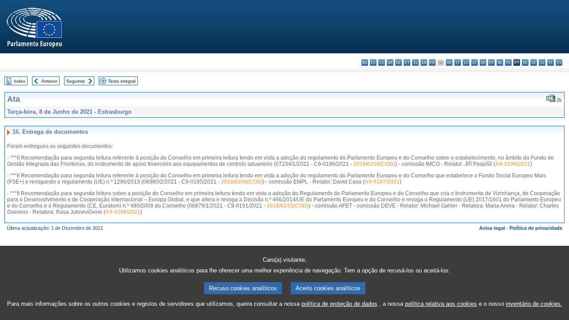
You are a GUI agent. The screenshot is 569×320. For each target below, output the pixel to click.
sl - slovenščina (542, 62)
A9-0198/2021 (122, 212)
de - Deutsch (398, 62)
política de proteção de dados (339, 303)
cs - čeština (381, 62)
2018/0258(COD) (374, 164)
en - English (424, 62)
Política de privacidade (535, 228)
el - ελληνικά (415, 62)
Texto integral (122, 81)
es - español (373, 62)
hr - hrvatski (449, 62)
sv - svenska (559, 62)
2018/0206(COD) (242, 182)
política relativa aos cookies (441, 303)
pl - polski (508, 62)
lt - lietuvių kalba (474, 62)
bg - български (364, 62)
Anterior (49, 81)
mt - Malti (491, 62)
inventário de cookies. (534, 303)
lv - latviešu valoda (466, 62)
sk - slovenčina (533, 62)
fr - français (432, 62)
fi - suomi (550, 62)
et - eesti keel (407, 62)
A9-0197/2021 (382, 182)
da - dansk (390, 62)
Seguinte (75, 81)
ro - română (525, 62)
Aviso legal (492, 228)
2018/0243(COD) (288, 206)
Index (19, 81)
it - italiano (457, 62)
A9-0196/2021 (512, 164)
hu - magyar (483, 62)
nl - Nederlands (500, 62)
